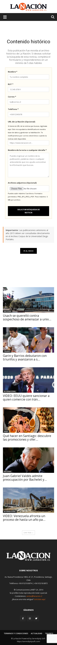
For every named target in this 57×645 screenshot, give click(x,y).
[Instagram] (29, 618)
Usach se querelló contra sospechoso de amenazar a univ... (27, 317)
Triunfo (7, 351)
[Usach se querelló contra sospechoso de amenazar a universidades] (28, 300)
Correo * (12, 96)
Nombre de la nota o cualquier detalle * (27, 150)
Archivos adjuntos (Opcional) (22, 182)
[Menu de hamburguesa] (5, 17)
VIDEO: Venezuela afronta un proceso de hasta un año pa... (24, 518)
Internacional (10, 391)
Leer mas (27, 532)
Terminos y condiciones (16, 633)
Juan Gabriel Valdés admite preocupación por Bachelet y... (25, 478)
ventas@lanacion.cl (34, 596)
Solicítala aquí (39, 599)
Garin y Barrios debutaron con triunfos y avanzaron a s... (25, 357)
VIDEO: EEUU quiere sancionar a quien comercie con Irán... (26, 397)
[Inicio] (28, 559)
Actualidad (36, 633)
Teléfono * (13, 109)
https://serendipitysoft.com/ (28, 641)
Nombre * (12, 71)
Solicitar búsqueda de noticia (28, 211)
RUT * (10, 84)
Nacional (7, 311)
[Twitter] (36, 618)
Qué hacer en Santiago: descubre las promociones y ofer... (27, 437)
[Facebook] (23, 618)
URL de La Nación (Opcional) (21, 121)
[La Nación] (28, 7)
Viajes (6, 431)
